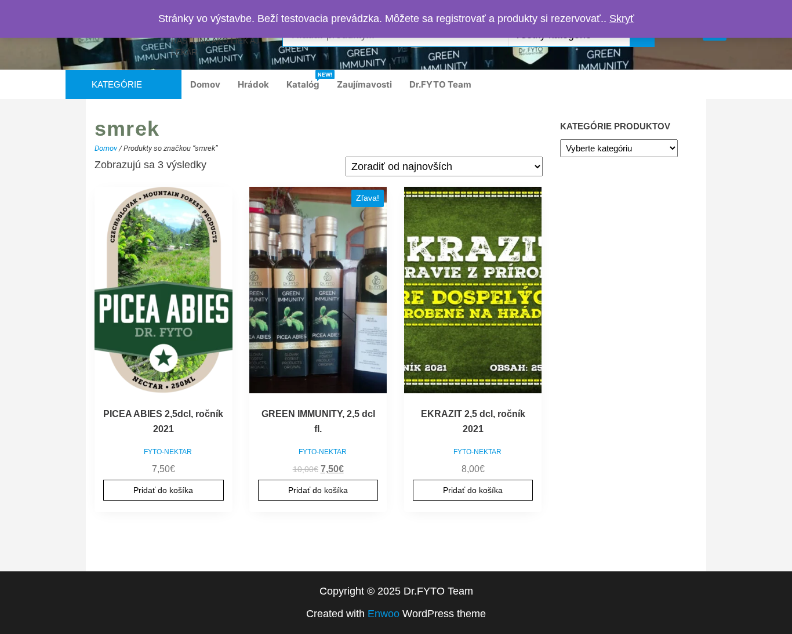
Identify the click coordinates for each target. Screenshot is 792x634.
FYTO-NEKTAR (168, 452)
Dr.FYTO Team (440, 84)
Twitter (674, 84)
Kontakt (726, 84)
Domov (205, 84)
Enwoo (383, 613)
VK (709, 84)
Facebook (639, 84)
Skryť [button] (621, 18)
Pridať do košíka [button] (163, 490)
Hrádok (253, 84)
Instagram (657, 84)
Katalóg (307, 80)
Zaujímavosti (364, 84)
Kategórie (117, 84)
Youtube (691, 84)
